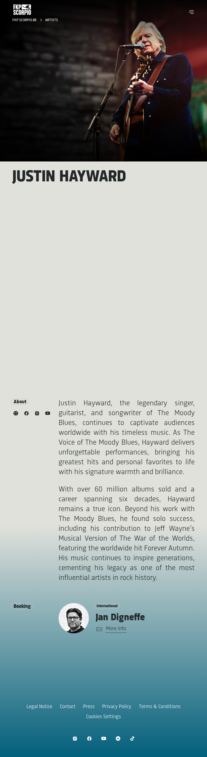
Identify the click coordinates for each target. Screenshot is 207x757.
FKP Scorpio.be (25, 20)
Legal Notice (39, 706)
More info (116, 628)
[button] (191, 12)
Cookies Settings (103, 716)
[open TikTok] (132, 738)
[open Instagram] (74, 738)
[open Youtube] (103, 738)
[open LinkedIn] (118, 738)
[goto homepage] (22, 9)
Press (89, 706)
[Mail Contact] (98, 629)
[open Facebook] (89, 738)
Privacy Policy (116, 706)
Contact (67, 706)
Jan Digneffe (120, 618)
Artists (51, 20)
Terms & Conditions (159, 706)
